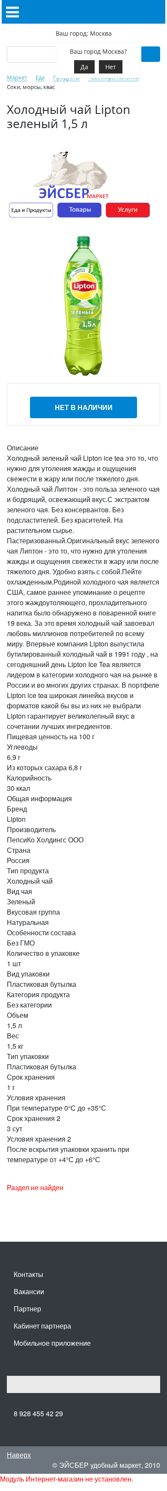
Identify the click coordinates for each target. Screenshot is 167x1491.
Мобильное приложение (52, 1343)
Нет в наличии (84, 407)
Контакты (28, 1274)
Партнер (27, 1308)
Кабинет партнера (42, 1326)
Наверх (19, 1455)
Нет (110, 67)
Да (84, 67)
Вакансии (29, 1291)
